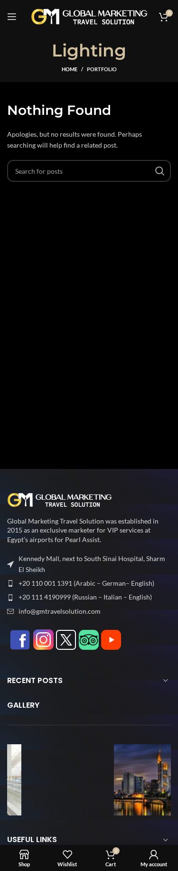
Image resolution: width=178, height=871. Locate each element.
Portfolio (102, 69)
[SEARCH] (160, 171)
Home (69, 69)
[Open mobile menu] (11, 16)
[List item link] (89, 583)
